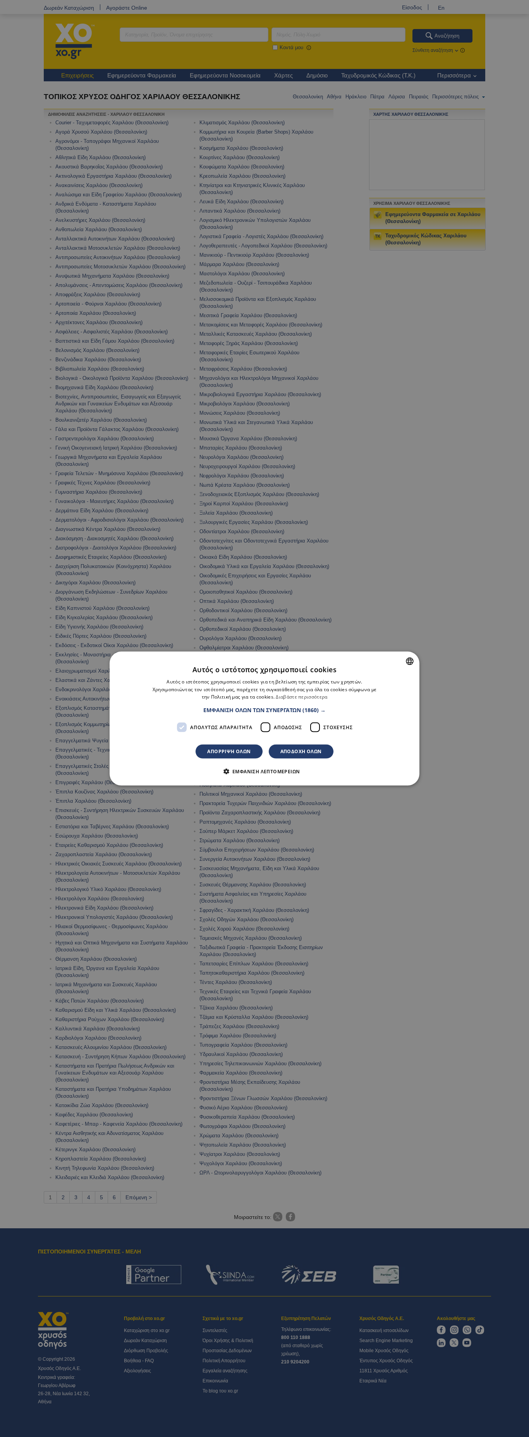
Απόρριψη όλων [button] (229, 751)
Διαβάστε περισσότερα (301, 697)
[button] (264, 710)
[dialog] (264, 718)
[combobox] (410, 661)
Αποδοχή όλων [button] (301, 751)
